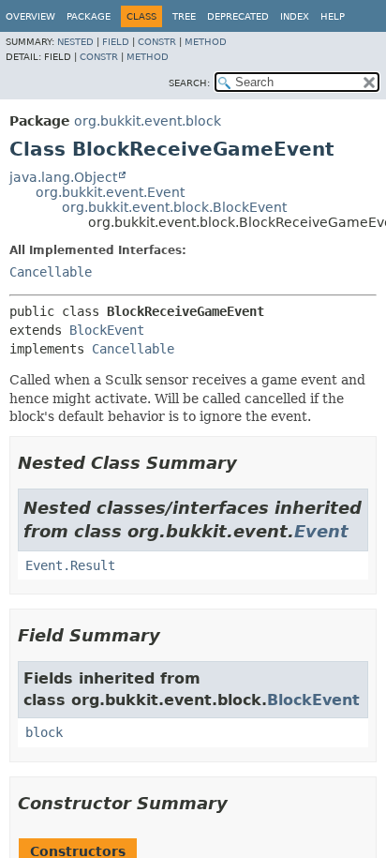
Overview (30, 16)
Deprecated (238, 16)
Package (89, 16)
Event (321, 531)
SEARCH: (189, 83)
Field (115, 42)
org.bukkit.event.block (147, 120)
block (44, 732)
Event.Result (70, 565)
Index (294, 16)
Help (332, 16)
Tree (184, 16)
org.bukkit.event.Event (110, 192)
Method (206, 42)
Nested (75, 42)
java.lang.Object (63, 177)
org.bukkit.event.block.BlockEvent (174, 207)
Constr (157, 42)
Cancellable (50, 271)
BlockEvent (106, 330)
